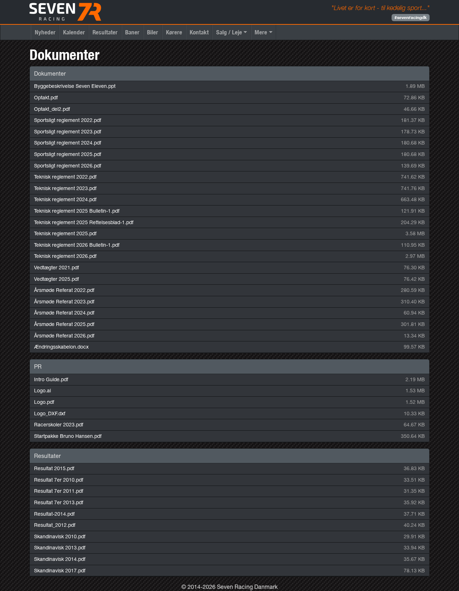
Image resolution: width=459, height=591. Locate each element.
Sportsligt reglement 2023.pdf (67, 131)
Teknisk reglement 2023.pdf (65, 188)
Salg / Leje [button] (229, 32)
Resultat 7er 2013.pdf (58, 502)
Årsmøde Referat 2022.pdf (64, 290)
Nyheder (45, 32)
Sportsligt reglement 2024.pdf (67, 143)
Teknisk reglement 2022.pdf (65, 177)
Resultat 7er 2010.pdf (58, 480)
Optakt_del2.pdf (52, 109)
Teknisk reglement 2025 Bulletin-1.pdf (76, 211)
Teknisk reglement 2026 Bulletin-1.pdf (76, 245)
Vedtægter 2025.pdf (56, 279)
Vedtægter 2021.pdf (56, 267)
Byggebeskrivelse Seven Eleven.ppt (74, 86)
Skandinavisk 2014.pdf (59, 559)
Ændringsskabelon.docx (61, 347)
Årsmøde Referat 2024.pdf (64, 313)
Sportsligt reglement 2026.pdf (67, 166)
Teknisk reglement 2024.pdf (65, 199)
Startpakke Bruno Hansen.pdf (67, 436)
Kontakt (199, 32)
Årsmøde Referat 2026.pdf (64, 336)
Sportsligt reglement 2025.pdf (67, 154)
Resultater (105, 32)
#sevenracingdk (410, 17)
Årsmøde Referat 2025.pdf (64, 324)
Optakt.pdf (46, 97)
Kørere (174, 32)
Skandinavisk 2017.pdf (59, 570)
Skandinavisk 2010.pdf (59, 536)
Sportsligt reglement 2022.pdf (67, 120)
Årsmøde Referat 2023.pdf (64, 301)
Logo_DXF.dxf (49, 413)
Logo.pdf (44, 402)
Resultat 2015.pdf (54, 468)
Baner (132, 32)
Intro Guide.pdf (51, 379)
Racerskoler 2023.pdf (58, 424)
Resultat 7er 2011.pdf (58, 491)
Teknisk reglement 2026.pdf (65, 256)
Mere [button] (261, 32)
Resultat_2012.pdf (54, 525)
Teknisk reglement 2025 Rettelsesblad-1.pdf (83, 222)
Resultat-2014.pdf (54, 514)
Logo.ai (42, 390)
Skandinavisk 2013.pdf (59, 547)
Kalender (74, 32)
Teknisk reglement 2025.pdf (65, 233)
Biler (152, 32)
